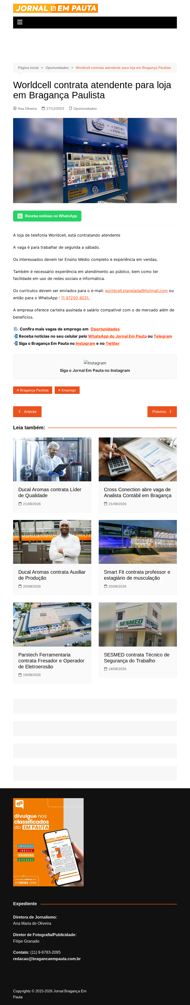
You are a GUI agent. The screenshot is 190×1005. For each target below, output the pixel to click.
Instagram (85, 343)
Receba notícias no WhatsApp (51, 216)
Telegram (163, 336)
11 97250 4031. (75, 297)
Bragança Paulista (34, 390)
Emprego (69, 390)
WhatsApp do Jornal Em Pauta (117, 336)
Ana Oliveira (27, 108)
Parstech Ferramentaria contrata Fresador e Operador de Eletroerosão (51, 660)
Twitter (112, 343)
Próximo (159, 411)
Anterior (30, 411)
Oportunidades (85, 108)
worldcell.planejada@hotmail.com (136, 290)
